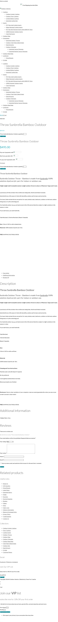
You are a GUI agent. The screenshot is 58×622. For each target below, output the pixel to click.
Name (2, 456)
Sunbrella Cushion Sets (12, 21)
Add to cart (3, 136)
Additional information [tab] (9, 275)
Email (2, 460)
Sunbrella (44, 178)
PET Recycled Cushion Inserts (13, 25)
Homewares (6, 38)
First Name (3, 607)
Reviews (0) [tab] (6, 277)
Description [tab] (6, 273)
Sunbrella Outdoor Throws (13, 40)
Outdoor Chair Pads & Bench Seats (15, 42)
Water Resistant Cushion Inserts (14, 27)
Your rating (3, 441)
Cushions (5, 12)
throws (13, 205)
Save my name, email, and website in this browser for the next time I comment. (22, 463)
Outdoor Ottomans (11, 47)
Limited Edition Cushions (12, 18)
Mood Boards (9, 58)
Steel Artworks (10, 45)
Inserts (5, 23)
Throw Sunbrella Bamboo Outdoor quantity (11, 134)
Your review (3, 453)
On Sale (5, 60)
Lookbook (5, 55)
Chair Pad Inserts (10, 34)
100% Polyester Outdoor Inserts (14, 31)
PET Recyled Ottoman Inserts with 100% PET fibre (19, 29)
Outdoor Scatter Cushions (12, 14)
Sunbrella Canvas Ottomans (16, 49)
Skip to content (4, 1)
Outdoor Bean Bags (8, 53)
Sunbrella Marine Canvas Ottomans (18, 51)
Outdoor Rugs (6, 36)
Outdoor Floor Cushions (12, 16)
